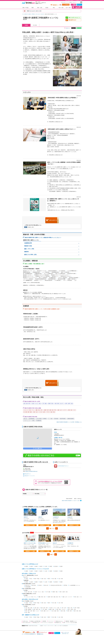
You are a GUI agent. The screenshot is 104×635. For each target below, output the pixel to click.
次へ (56, 528)
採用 (55, 625)
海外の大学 (46, 585)
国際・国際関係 (28, 609)
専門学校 (65, 585)
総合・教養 (27, 612)
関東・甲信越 (25, 7)
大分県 (46, 566)
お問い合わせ (25, 621)
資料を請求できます (72, 19)
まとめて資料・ (78, 7)
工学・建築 (48, 591)
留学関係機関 (27, 586)
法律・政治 (36, 607)
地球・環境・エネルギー (61, 609)
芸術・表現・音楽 (77, 610)
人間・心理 (64, 607)
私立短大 (40, 585)
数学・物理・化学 (37, 609)
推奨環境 (44, 621)
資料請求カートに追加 (30, 525)
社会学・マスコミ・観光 (39, 591)
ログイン (79, 4)
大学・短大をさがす (27, 622)
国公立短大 (34, 585)
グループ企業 (59, 625)
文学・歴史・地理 (28, 607)
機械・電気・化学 (42, 596)
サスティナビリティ (51, 625)
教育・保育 (69, 610)
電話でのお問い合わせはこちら (74, 17)
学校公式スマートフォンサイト (30, 475)
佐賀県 (31, 566)
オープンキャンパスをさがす (47, 622)
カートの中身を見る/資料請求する (29, 633)
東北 (54, 7)
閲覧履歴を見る (40, 634)
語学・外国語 (77, 607)
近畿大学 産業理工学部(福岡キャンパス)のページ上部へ (71, 500)
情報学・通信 (55, 591)
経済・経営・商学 (28, 591)
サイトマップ (50, 621)
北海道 (46, 7)
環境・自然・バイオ (78, 596)
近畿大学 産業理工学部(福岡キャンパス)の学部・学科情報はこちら (69, 422)
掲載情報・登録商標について (71, 621)
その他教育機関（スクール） (74, 585)
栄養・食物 (63, 610)
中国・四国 (61, 7)
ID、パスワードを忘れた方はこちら (65, 633)
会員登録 (74, 4)
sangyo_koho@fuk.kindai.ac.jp (31, 471)
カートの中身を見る (66, 4)
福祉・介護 (70, 607)
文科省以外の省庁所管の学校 (56, 585)
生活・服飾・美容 (55, 610)
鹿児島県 (56, 566)
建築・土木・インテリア (67, 596)
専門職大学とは (58, 622)
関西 (33, 7)
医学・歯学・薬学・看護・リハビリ (32, 610)
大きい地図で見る (38, 448)
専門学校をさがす (36, 622)
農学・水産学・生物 (63, 591)
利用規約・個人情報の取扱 (35, 621)
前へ (47, 528)
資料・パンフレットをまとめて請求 (70, 622)
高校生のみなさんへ (59, 621)
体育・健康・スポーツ (45, 610)
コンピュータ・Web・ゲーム (30, 596)
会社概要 (41, 625)
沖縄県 (61, 566)
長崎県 (36, 566)
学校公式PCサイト (28, 473)
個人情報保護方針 (65, 625)
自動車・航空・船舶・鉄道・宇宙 (54, 596)
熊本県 (41, 566)
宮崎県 (50, 566)
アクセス (45, 625)
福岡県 (26, 566)
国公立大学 (27, 585)
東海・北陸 (39, 7)
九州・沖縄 (68, 7)
